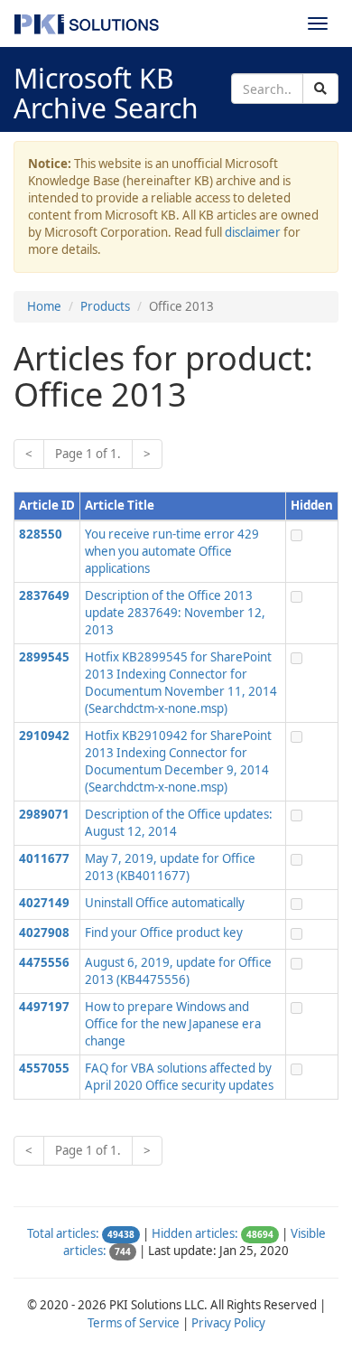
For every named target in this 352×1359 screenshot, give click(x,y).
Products (105, 306)
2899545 (44, 657)
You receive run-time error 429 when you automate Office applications (172, 551)
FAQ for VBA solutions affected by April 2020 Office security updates (179, 1076)
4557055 (44, 1068)
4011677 (44, 858)
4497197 (44, 1006)
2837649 (44, 595)
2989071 (44, 814)
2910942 (44, 735)
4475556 (44, 962)
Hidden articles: (195, 1233)
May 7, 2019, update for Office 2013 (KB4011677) (170, 867)
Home (44, 306)
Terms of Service (134, 1323)
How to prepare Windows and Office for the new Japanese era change (173, 1023)
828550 (40, 534)
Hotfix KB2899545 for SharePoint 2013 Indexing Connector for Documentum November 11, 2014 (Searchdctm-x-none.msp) (181, 683)
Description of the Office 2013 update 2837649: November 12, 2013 (175, 612)
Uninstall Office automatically (165, 903)
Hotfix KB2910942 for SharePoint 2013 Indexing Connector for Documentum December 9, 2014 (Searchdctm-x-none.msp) (178, 761)
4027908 (44, 932)
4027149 (44, 903)
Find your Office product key (164, 932)
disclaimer (253, 232)
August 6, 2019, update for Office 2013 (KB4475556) (178, 971)
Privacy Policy (228, 1323)
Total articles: (63, 1233)
